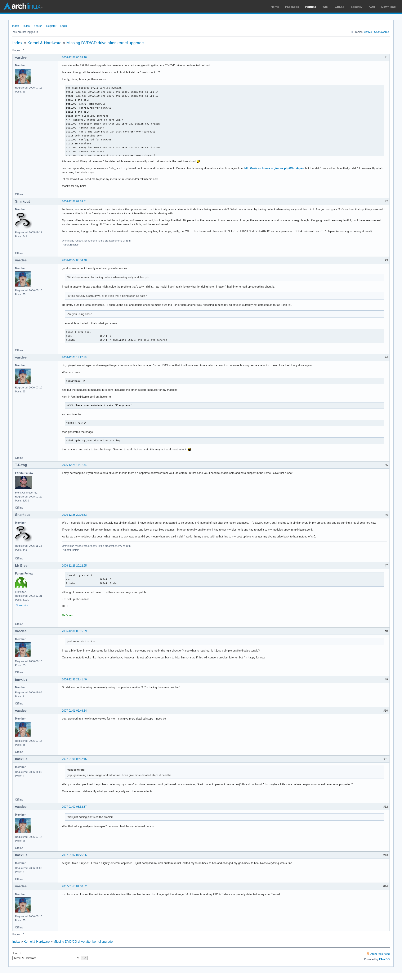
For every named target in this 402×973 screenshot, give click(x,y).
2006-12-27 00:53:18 (74, 57)
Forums (310, 6)
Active (368, 31)
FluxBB (384, 959)
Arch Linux (23, 6)
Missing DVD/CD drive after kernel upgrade (105, 43)
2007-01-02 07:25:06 (74, 855)
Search (38, 25)
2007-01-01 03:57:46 (74, 759)
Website (23, 605)
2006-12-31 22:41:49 (74, 679)
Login (63, 25)
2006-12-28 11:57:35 (74, 465)
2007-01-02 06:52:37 (74, 806)
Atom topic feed (380, 953)
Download (388, 6)
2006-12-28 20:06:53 (74, 514)
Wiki (325, 6)
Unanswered (381, 31)
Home (275, 6)
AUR (372, 6)
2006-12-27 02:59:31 (74, 201)
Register (51, 25)
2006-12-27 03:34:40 (74, 260)
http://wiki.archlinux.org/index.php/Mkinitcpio (274, 168)
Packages (292, 6)
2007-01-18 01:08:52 (74, 886)
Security (356, 6)
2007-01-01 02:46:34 (74, 710)
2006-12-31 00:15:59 (74, 631)
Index (15, 25)
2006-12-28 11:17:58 (74, 357)
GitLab (339, 6)
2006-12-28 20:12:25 (74, 565)
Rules (26, 25)
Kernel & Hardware (44, 43)
